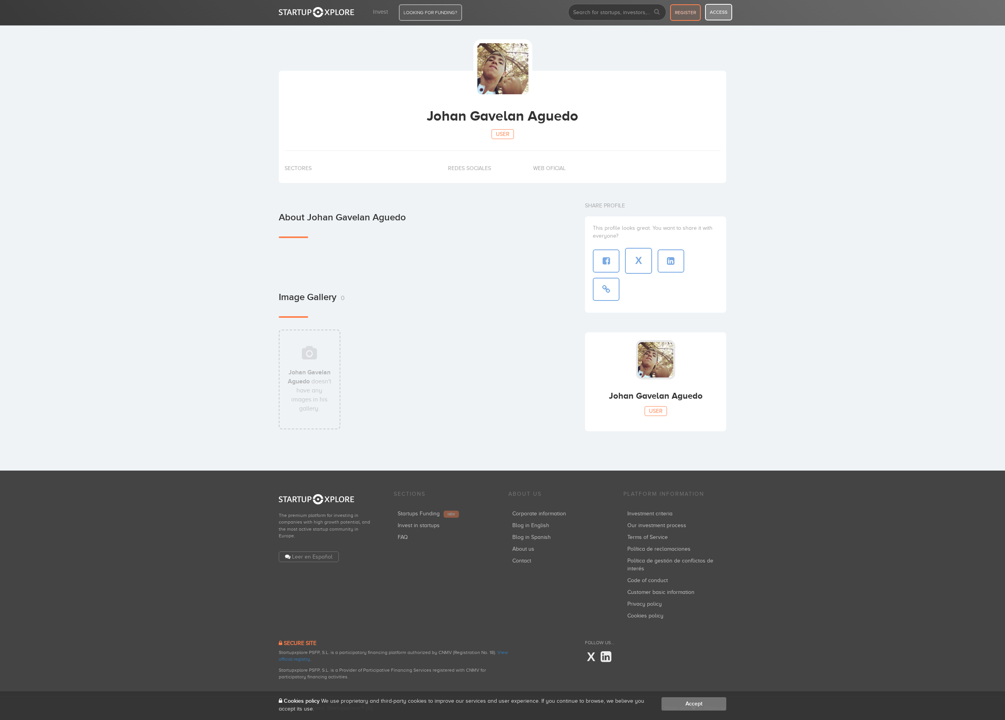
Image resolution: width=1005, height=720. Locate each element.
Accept (693, 703)
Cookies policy (645, 616)
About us (523, 549)
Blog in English (530, 525)
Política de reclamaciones (659, 549)
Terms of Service (647, 537)
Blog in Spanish (531, 537)
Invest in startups (419, 525)
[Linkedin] (606, 657)
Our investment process (656, 525)
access (718, 12)
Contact (521, 561)
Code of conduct (647, 580)
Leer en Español (312, 557)
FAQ (403, 537)
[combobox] (617, 12)
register (685, 12)
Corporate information (539, 514)
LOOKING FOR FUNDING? (430, 12)
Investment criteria (649, 514)
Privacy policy (644, 604)
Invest (380, 12)
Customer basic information (660, 592)
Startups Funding (426, 514)
